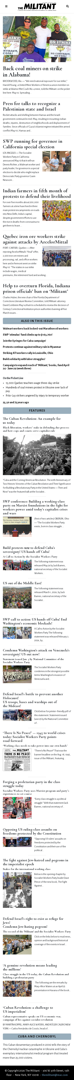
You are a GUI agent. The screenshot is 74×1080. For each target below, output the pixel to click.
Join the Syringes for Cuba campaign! (24, 340)
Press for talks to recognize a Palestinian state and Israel (31, 106)
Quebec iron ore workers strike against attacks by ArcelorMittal (35, 239)
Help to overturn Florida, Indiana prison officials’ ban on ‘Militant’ (36, 288)
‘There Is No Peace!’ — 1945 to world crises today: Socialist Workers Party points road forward (34, 737)
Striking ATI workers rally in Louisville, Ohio (28, 353)
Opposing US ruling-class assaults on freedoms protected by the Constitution (32, 831)
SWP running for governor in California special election (32, 144)
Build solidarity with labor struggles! (24, 359)
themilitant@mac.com (55, 1075)
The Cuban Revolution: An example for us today (32, 421)
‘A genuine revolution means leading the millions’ (30, 967)
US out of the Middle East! (22, 583)
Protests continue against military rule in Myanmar (32, 346)
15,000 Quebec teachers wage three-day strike (32, 383)
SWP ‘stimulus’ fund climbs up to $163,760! (27, 334)
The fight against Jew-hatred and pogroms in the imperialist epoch (35, 862)
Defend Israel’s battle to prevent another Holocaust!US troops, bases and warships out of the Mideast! (33, 700)
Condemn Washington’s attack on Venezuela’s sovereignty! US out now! (36, 652)
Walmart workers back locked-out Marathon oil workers (35, 328)
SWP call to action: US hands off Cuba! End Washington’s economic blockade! (35, 621)
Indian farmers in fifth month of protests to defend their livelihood (37, 193)
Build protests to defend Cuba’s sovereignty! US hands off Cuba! (29, 550)
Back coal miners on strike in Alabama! (32, 71)
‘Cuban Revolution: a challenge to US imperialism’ (28, 1009)
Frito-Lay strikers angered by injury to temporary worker (37, 395)
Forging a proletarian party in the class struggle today (31, 784)
